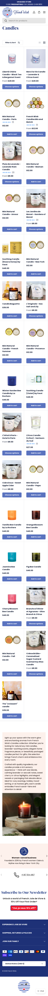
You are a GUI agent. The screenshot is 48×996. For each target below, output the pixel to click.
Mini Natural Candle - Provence (35, 347)
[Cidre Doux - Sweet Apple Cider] (12, 469)
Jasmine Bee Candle (8, 568)
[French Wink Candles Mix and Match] (36, 103)
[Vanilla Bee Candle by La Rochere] (12, 511)
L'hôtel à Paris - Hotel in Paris (9, 436)
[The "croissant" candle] (12, 690)
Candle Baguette (11, 304)
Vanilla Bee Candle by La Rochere (11, 526)
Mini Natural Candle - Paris (9, 118)
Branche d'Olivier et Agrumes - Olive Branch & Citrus (35, 611)
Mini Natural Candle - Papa (33, 484)
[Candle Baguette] (12, 290)
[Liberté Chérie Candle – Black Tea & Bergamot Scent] (12, 58)
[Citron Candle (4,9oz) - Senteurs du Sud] (36, 422)
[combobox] (24, 20)
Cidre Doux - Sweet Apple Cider (11, 484)
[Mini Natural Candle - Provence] (36, 332)
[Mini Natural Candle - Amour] (12, 198)
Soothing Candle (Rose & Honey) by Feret (11, 262)
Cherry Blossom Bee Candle (10, 610)
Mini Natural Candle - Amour (10, 213)
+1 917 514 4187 (28, 874)
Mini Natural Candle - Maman (34, 165)
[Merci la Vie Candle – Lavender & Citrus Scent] (36, 58)
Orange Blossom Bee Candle (34, 526)
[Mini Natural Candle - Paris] (12, 103)
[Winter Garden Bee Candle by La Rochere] (12, 377)
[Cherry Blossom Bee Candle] (12, 595)
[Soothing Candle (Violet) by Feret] (36, 377)
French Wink (12, 971)
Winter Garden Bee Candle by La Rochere (11, 393)
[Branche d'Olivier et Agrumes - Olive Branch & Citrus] (36, 595)
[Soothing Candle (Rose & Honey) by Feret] (12, 245)
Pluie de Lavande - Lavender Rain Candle (11, 167)
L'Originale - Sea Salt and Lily (34, 305)
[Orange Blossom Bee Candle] (36, 511)
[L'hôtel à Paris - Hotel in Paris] (12, 422)
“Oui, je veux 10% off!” (24, 908)
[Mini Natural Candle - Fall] (12, 640)
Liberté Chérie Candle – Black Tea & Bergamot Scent (11, 74)
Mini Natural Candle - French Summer (10, 349)
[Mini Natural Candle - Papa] (36, 469)
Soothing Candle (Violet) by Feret (34, 392)
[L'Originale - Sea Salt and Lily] (36, 290)
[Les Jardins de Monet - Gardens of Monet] (36, 198)
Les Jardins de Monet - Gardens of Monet (36, 214)
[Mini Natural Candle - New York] (36, 245)
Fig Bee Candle (33, 566)
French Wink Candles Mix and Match (34, 119)
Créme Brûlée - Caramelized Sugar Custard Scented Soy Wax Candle (34, 659)
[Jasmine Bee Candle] (12, 553)
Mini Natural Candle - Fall (8, 655)
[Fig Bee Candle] (36, 553)
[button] (39, 12)
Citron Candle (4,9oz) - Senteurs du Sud (35, 438)
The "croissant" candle (10, 705)
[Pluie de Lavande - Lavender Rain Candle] (12, 150)
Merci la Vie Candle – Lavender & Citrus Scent (35, 74)
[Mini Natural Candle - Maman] (36, 150)
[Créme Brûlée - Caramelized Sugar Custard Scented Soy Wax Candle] (36, 640)
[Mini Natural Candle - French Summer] (12, 332)
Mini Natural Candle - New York (35, 260)
